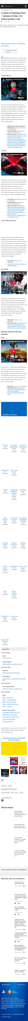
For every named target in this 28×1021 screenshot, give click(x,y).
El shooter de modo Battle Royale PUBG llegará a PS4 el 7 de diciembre (16, 389)
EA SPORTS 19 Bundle (5, 617)
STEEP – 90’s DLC (7, 658)
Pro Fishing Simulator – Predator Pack (12, 689)
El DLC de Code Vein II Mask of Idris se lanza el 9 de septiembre (21, 959)
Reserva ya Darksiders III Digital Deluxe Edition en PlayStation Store (16, 139)
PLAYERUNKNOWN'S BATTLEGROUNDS (9, 789)
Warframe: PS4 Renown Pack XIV (11, 673)
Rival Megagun (14, 566)
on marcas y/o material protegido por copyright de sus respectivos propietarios (13, 1005)
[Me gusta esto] (24, 886)
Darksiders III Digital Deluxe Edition (23, 446)
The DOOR (5, 445)
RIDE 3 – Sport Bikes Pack (9, 702)
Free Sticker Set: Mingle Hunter (11, 717)
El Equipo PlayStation (11, 50)
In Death (5, 489)
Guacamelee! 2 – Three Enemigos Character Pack (14, 679)
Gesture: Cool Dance (8, 721)
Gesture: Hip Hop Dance (9, 719)
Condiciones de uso (6, 1014)
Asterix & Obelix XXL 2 (14, 543)
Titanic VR (21, 792)
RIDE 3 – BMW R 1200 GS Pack (10, 704)
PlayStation (9, 6)
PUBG (12, 792)
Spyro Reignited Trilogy (5, 519)
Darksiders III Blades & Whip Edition (14, 446)
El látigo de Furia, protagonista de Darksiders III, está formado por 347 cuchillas (16, 135)
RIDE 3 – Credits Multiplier (9, 699)
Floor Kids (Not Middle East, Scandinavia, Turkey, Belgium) (14, 493)
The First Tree (14, 616)
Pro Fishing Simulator (5, 543)
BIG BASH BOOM (23, 543)
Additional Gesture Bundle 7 (10, 714)
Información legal (6, 1017)
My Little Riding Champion (5, 567)
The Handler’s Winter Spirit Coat (11, 712)
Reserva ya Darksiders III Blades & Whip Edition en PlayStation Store (16, 143)
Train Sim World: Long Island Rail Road (12, 664)
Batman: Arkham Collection (14, 592)
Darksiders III (5, 470)
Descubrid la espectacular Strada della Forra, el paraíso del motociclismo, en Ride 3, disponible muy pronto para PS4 (16, 208)
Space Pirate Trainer (23, 490)
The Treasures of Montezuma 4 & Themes (23, 519)
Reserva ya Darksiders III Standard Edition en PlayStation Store (16, 146)
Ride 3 (16, 792)
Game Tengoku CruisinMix (5, 640)
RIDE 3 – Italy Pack (7, 706)
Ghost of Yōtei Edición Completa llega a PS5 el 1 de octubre (20, 908)
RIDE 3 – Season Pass (8, 697)
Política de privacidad (18, 1014)
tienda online (8, 732)
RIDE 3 (5, 591)
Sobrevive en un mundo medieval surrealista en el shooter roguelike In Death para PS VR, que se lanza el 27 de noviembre (16, 325)
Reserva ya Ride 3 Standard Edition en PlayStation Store (16, 216)
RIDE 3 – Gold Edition (14, 470)
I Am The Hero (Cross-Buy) (14, 518)
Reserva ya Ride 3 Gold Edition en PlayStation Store (16, 212)
